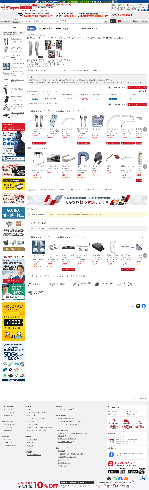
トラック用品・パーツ (73, 190)
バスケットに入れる (139, 87)
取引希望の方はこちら (34, 455)
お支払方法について (133, 411)
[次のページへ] (145, 129)
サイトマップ (62, 466)
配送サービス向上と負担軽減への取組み (40, 427)
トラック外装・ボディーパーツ (92, 190)
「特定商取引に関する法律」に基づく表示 (71, 454)
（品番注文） (15, 21)
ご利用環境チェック (64, 463)
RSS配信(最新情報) (10, 445)
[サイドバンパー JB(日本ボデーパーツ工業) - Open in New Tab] (53, 158)
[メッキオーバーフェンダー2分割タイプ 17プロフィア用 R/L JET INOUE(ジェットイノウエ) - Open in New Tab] (127, 121)
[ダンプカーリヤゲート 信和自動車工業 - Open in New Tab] (38, 158)
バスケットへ (40, 143)
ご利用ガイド (115, 407)
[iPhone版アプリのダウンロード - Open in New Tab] (117, 471)
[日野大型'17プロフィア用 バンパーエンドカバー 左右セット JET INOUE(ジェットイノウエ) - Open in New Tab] (83, 121)
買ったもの (136, 21)
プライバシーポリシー (65, 460)
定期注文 (35, 10)
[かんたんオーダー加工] (13, 252)
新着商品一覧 (8, 415)
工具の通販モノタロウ (46, 190)
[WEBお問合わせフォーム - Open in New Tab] (115, 7)
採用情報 (28, 437)
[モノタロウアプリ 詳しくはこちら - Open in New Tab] (127, 463)
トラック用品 (60, 190)
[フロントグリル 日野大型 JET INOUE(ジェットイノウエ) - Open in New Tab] (68, 247)
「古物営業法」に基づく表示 (67, 457)
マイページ (23, 10)
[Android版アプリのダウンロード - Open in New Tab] (137, 471)
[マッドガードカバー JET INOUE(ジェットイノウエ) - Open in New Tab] (38, 121)
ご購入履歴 (43, 10)
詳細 (106, 21)
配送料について (113, 414)
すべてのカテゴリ (27, 21)
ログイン (26, 7)
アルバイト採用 (32, 440)
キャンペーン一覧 (9, 424)
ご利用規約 (61, 451)
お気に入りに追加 (119, 87)
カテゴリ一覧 (8, 409)
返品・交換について (133, 414)
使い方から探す (9, 430)
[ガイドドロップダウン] (132, 9)
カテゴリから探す (6, 21)
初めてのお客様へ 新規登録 (45, 7)
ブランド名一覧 (9, 412)
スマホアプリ (8, 443)
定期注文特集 (8, 427)
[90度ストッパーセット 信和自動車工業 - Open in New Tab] (127, 158)
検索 (113, 21)
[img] (10, 8)
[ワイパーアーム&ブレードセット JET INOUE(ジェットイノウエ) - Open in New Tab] (53, 247)
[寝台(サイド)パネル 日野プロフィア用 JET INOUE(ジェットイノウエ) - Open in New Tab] (113, 247)
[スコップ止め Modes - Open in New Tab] (98, 158)
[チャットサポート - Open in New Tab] (122, 7)
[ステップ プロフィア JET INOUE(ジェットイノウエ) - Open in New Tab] (98, 121)
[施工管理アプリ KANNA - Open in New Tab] (13, 283)
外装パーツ (108, 190)
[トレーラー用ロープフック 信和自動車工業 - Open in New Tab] (83, 158)
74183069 (35, 99)
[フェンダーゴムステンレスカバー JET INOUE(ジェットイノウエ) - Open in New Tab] (68, 121)
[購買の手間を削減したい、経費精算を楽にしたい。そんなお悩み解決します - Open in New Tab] (87, 200)
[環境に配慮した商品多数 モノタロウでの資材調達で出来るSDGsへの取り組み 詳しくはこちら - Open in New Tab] (13, 381)
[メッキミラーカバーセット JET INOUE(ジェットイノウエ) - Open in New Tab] (38, 247)
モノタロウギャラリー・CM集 (36, 430)
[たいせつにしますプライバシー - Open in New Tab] (143, 479)
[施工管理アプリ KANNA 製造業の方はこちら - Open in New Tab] (13, 299)
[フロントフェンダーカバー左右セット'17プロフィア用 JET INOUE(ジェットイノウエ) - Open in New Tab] (113, 121)
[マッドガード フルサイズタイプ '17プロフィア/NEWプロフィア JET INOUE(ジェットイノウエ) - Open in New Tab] (53, 121)
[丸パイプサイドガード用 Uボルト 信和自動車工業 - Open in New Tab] (68, 158)
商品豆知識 (7, 439)
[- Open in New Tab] (114, 424)
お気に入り (145, 21)
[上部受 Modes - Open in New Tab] (113, 158)
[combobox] (69, 21)
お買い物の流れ (113, 411)
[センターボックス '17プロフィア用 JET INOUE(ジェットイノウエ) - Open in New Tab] (98, 247)
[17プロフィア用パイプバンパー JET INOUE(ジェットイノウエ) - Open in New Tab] (83, 247)
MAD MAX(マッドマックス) (36, 35)
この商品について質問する (37, 228)
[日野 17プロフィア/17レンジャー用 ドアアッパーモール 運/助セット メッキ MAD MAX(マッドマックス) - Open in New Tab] (127, 247)
